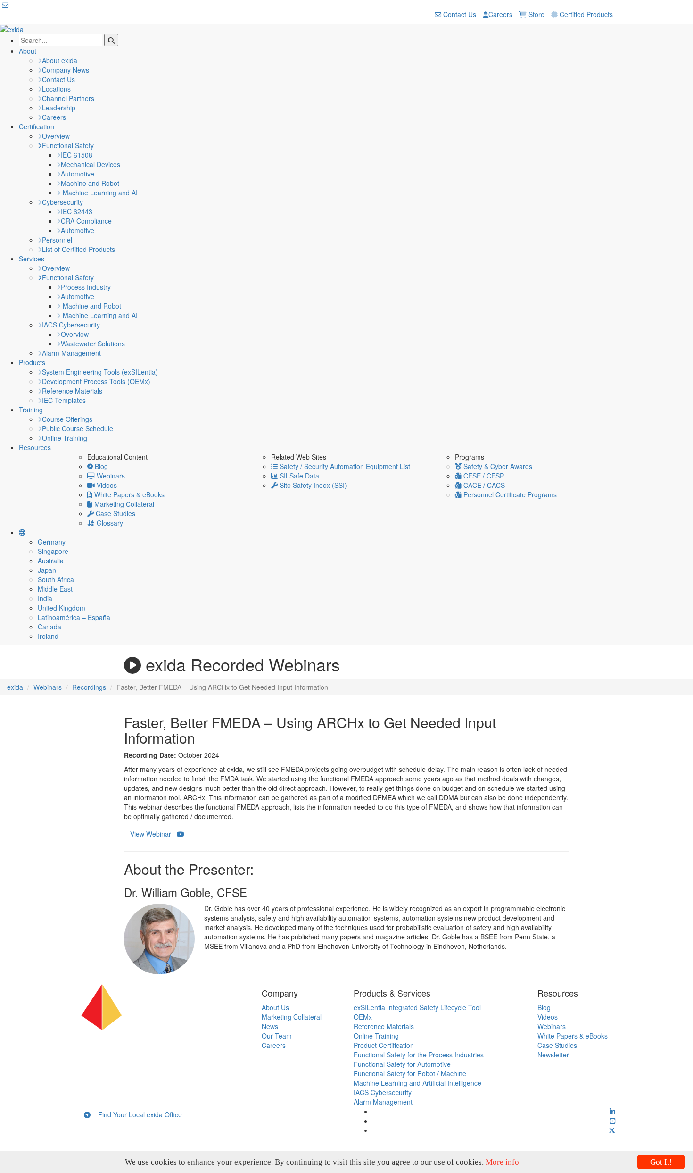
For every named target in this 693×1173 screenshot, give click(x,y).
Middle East (55, 589)
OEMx (363, 1017)
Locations (56, 88)
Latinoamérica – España (74, 617)
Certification (36, 126)
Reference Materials (72, 390)
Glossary (109, 523)
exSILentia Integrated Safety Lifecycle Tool (417, 1007)
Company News (65, 70)
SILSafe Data (298, 475)
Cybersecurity (62, 202)
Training (31, 409)
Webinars (110, 475)
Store (535, 14)
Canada (49, 626)
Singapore (53, 551)
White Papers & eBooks (128, 494)
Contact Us (458, 14)
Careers (500, 14)
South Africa (56, 579)
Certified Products (585, 14)
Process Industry (86, 287)
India (45, 598)
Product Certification (384, 1045)
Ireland (48, 636)
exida (15, 687)
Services (31, 258)
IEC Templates (64, 400)
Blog (100, 466)
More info (502, 1161)
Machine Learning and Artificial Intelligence (417, 1083)
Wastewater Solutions (93, 343)
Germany (52, 541)
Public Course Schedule (77, 428)
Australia (51, 560)
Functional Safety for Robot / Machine (410, 1073)
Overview (56, 136)
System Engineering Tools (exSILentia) (100, 372)
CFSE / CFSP (483, 475)
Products (32, 362)
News (270, 1026)
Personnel (57, 239)
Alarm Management (71, 353)
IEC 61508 (76, 154)
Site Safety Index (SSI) (312, 485)
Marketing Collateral (123, 504)
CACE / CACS (483, 485)
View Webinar (153, 833)
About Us (275, 1007)
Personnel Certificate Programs (509, 494)
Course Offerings (67, 419)
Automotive (77, 173)
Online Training (64, 438)
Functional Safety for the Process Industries (419, 1054)
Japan (47, 570)
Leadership (58, 107)
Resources (35, 447)
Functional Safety (68, 145)
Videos (106, 485)
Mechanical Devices (90, 164)
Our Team (277, 1035)
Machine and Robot (90, 183)
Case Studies (114, 513)
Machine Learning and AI (99, 192)
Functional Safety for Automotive (402, 1064)
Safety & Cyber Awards (497, 466)
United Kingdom (61, 607)
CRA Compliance (86, 221)
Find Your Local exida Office (136, 1114)
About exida (59, 60)
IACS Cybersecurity (71, 324)
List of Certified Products (78, 249)
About (27, 51)
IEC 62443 (76, 211)
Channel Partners (68, 98)
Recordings (89, 687)
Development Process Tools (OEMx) (96, 381)
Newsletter (553, 1054)
